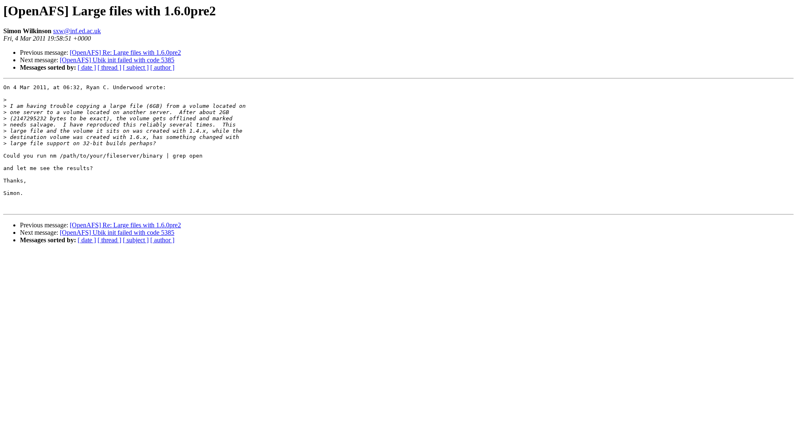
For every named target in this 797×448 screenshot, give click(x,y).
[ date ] (87, 67)
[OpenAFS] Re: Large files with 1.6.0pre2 (125, 52)
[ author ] (162, 67)
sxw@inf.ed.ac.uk (77, 30)
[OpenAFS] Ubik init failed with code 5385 (117, 59)
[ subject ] (136, 67)
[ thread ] (109, 67)
